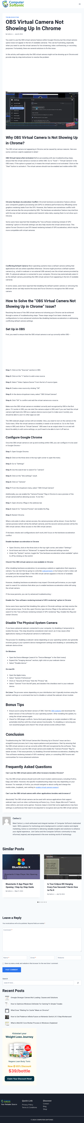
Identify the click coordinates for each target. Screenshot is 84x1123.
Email (33, 958)
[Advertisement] (42, 76)
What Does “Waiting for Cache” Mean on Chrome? (30, 1010)
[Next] (78, 877)
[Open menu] (80, 4)
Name (6, 958)
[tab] (37, 902)
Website (61, 958)
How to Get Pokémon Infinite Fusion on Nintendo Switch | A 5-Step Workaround (41, 1016)
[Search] (78, 983)
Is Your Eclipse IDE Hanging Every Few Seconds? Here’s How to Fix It (62, 887)
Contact (46, 1104)
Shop (45, 1109)
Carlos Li (10, 34)
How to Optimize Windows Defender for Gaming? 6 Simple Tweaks (36, 1004)
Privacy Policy (27, 1105)
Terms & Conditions (29, 1107)
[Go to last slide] (5, 877)
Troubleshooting (12, 17)
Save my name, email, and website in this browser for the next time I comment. (31, 963)
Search (5, 978)
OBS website (56, 711)
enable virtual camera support (47, 787)
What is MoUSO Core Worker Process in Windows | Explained (34, 1023)
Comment (7, 930)
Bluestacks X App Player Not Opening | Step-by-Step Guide (20, 886)
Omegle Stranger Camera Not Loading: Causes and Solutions (34, 997)
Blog (44, 1106)
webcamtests (47, 571)
